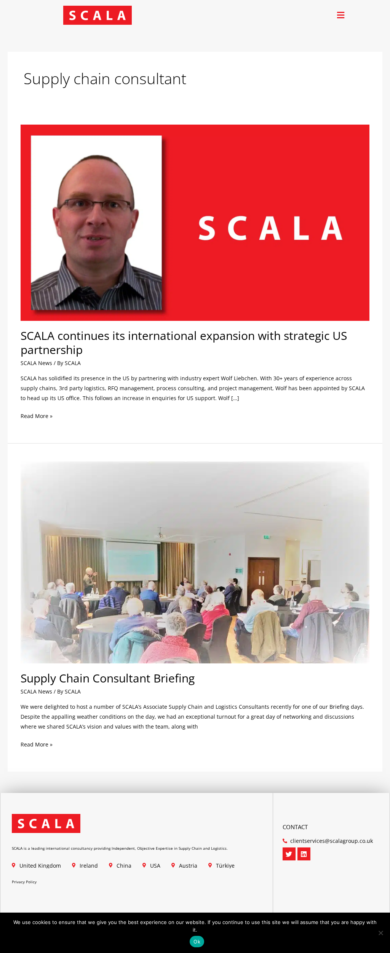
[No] (380, 933)
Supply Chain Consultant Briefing (108, 678)
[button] (340, 15)
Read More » (37, 415)
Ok (196, 942)
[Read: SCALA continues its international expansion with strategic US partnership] (195, 222)
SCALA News (36, 363)
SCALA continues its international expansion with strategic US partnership (184, 342)
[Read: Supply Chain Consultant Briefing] (195, 561)
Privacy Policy (24, 881)
